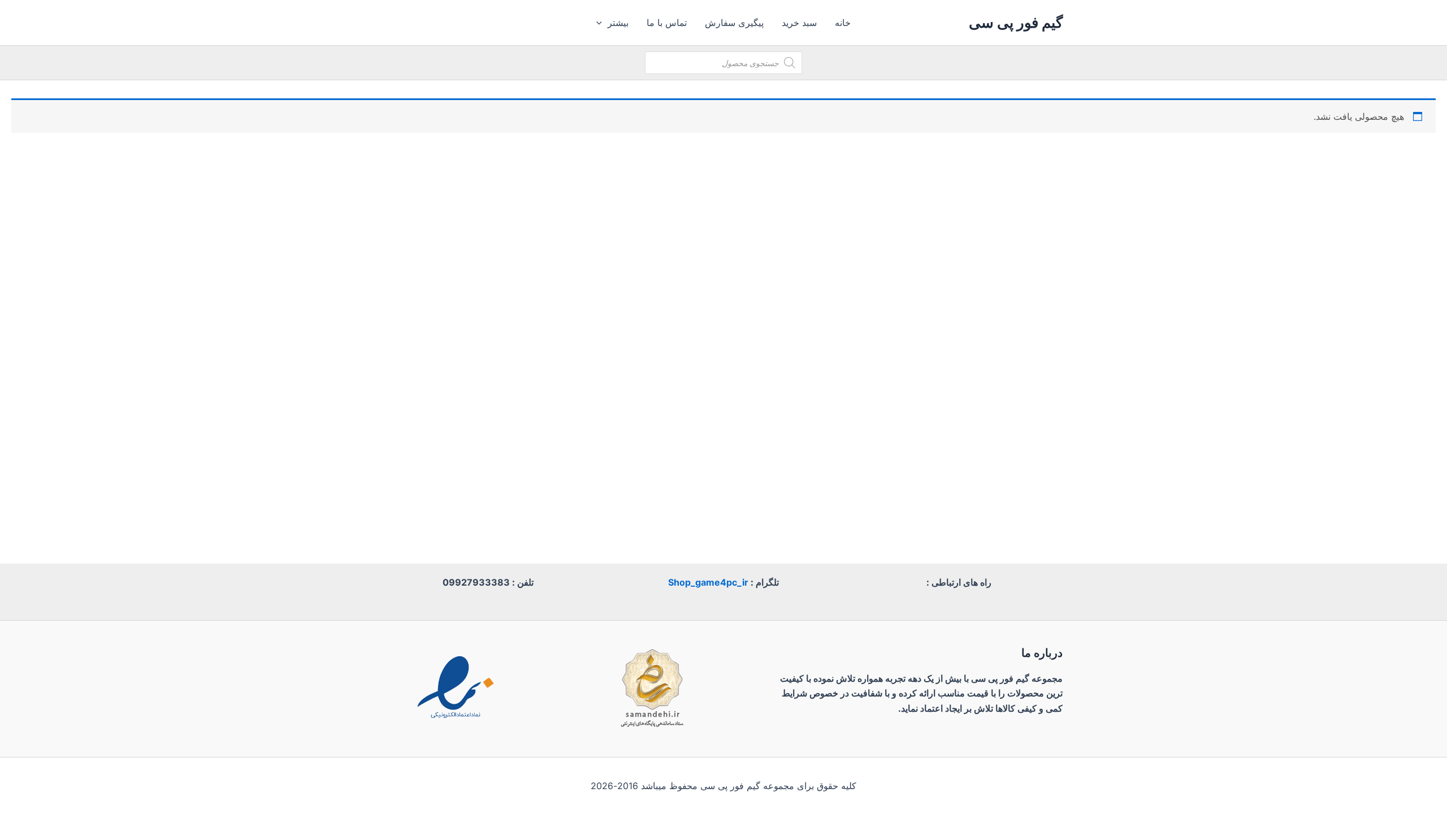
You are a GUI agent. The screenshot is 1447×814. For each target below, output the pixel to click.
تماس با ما (667, 22)
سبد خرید (799, 22)
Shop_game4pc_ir (708, 582)
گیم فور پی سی (1016, 22)
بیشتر (618, 22)
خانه (843, 22)
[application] (602, 22)
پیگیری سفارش (734, 22)
